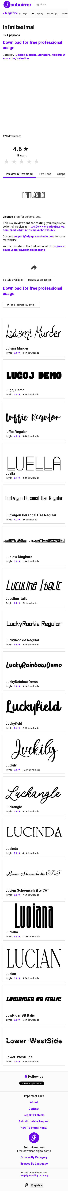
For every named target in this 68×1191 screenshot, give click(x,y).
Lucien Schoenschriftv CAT (27, 890)
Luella (10, 473)
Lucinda (12, 849)
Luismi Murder (17, 348)
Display (20, 54)
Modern (57, 54)
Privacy (44, 1175)
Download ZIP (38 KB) (40, 280)
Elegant (31, 54)
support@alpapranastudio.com (34, 236)
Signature (43, 54)
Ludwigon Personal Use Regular (31, 515)
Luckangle (14, 807)
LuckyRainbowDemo (22, 682)
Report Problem (34, 1115)
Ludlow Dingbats (19, 557)
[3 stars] (21, 161)
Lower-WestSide (19, 1057)
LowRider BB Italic (20, 1015)
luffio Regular (16, 432)
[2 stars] (14, 161)
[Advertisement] (34, 97)
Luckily (11, 765)
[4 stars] (29, 161)
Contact (34, 1108)
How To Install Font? (34, 1127)
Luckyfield (14, 723)
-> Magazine (10, 13)
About (34, 1102)
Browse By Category (34, 1157)
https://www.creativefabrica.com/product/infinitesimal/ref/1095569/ (34, 228)
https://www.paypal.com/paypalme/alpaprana (34, 248)
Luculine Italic (17, 598)
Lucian (11, 974)
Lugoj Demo (15, 390)
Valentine (23, 58)
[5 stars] (36, 161)
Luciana (12, 932)
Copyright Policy (29, 1175)
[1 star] (6, 161)
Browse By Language (34, 1163)
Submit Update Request (34, 1121)
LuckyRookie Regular (22, 640)
